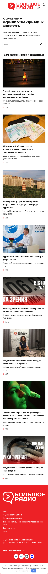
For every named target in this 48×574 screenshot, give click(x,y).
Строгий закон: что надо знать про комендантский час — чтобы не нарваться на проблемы (18, 94)
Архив (5, 531)
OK (34, 571)
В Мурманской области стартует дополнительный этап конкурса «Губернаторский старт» (18, 149)
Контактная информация (13, 518)
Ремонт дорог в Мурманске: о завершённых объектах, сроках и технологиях (23, 310)
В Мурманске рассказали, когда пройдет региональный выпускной (22, 362)
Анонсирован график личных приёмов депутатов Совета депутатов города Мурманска (20, 204)
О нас (5, 511)
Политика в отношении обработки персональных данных (22, 523)
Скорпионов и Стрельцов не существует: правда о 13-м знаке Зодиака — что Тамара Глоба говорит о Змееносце (23, 415)
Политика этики (9, 528)
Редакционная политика (12, 515)
